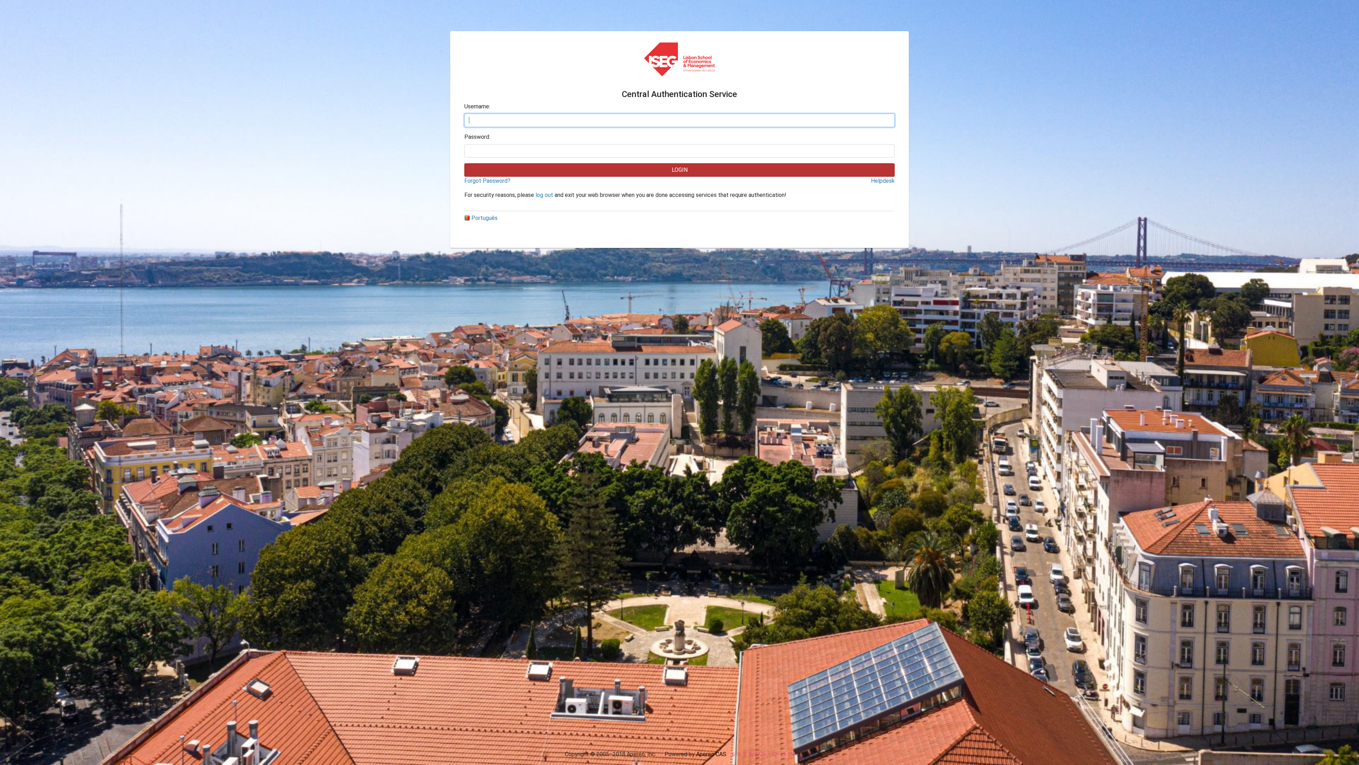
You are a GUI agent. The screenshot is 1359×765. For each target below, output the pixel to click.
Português (484, 218)
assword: (477, 137)
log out (544, 195)
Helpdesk (883, 180)
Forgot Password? (487, 180)
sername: (477, 106)
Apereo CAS (711, 754)
